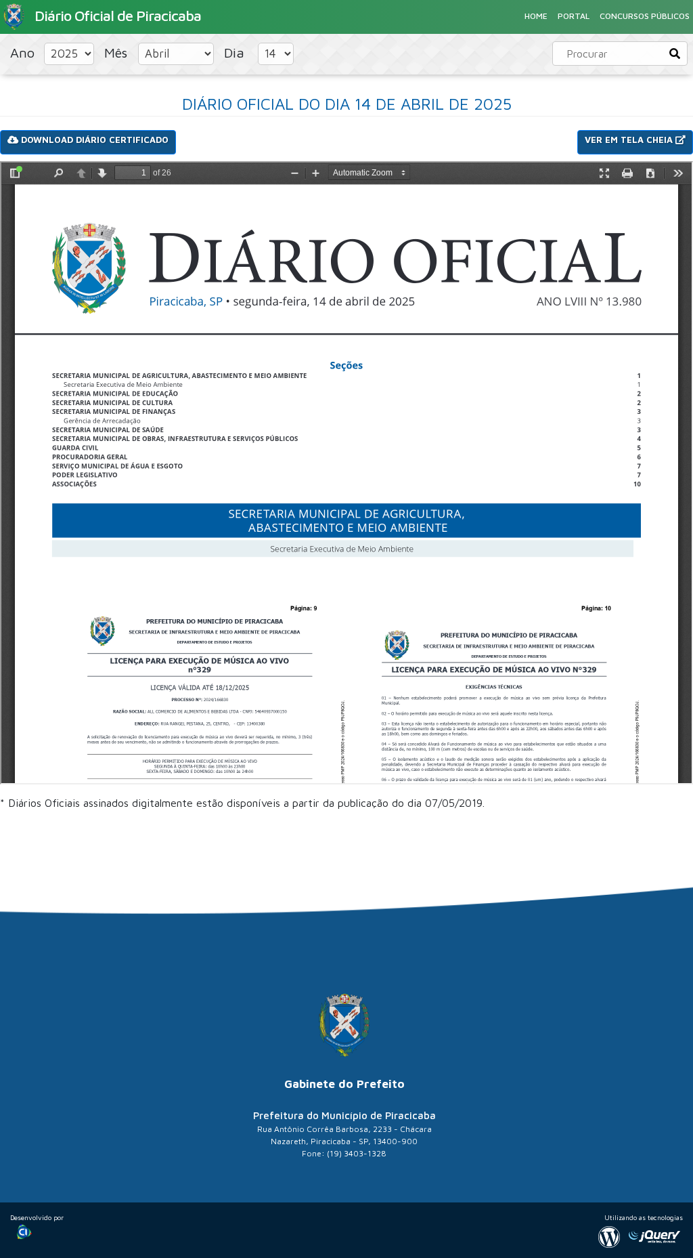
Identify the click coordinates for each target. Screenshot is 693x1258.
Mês (117, 52)
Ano (24, 52)
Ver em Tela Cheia (630, 139)
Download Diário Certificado (93, 139)
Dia (236, 52)
